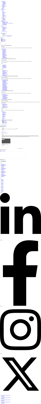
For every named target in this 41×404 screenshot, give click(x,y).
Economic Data (4, 83)
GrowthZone (22, 148)
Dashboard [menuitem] (4, 6)
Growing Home (4, 70)
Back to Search (3, 127)
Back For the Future (5, 96)
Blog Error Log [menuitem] (4, 20)
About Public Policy (5, 104)
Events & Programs (3, 164)
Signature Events (4, 65)
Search (8, 36)
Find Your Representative (5, 106)
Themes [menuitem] (3, 7)
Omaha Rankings (4, 98)
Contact (3, 117)
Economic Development (3, 165)
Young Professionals (5, 72)
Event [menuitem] (3, 14)
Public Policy (2, 166)
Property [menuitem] (3, 15)
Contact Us (2, 181)
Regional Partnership (5, 87)
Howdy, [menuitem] (3, 33)
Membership (2, 167)
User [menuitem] (3, 17)
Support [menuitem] (3, 4)
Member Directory (4, 50)
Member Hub (4, 56)
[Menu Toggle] (0, 44)
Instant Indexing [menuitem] (4, 29)
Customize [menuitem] (2, 8)
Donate (3, 105)
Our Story (2, 182)
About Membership (5, 49)
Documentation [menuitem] (4, 3)
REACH (3, 71)
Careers (3, 115)
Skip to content (1, 37)
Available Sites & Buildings (5, 80)
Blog (1, 184)
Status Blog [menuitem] (4, 18)
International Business (5, 86)
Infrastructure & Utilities (5, 89)
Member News (4, 51)
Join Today (4, 52)
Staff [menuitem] (3, 13)
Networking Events (5, 67)
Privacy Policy (2, 400)
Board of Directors (4, 112)
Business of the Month (5, 55)
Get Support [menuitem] (4, 19)
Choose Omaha (2, 169)
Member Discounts (4, 54)
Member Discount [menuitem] (4, 16)
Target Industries (4, 82)
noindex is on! (2, 26)
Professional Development (5, 73)
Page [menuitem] (3, 11)
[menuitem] (3, 1)
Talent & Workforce (5, 81)
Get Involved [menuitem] (4, 2)
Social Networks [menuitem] (4, 28)
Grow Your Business (5, 88)
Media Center (4, 116)
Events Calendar (4, 66)
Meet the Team (4, 114)
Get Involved (4, 113)
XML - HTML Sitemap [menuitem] (5, 27)
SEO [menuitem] (1, 25)
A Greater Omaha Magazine (5, 95)
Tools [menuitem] (3, 30)
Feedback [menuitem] (4, 5)
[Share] (17, 128)
